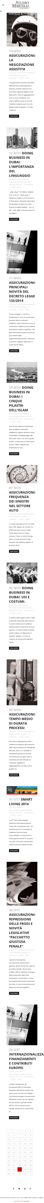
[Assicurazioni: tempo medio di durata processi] (22, 682)
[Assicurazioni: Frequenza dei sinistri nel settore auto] (22, 474)
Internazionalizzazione (17, 182)
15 (9, 1144)
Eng (18, 1201)
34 (30, 1156)
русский (26, 1201)
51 (14, 1173)
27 (20, 1152)
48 (25, 1169)
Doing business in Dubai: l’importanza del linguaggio (21, 164)
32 (20, 1156)
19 (30, 1144)
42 (20, 1165)
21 (14, 1148)
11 (14, 1139)
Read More (14, 116)
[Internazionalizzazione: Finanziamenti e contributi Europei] (22, 1025)
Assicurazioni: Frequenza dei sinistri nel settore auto (22, 501)
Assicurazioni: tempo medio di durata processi (22, 721)
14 (30, 1139)
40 (9, 1165)
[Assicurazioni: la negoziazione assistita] (22, 29)
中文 (21, 1201)
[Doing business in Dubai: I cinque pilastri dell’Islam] (22, 372)
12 (20, 1139)
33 (25, 1156)
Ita (15, 1201)
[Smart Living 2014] (22, 790)
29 (30, 1152)
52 (20, 1173)
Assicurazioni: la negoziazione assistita (22, 62)
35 (9, 1161)
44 (30, 1165)
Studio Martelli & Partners (18, 75)
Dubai (25, 179)
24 (30, 1148)
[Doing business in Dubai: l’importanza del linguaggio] (22, 137)
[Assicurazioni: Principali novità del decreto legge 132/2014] (22, 252)
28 (25, 1152)
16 (14, 1144)
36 (14, 1161)
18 (25, 1144)
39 (30, 1161)
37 (20, 1161)
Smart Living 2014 (20, 801)
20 (9, 1148)
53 (25, 1173)
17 (20, 1144)
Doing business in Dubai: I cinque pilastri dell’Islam (21, 398)
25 (9, 1152)
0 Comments (28, 185)
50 (9, 1173)
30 (9, 1156)
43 (25, 1165)
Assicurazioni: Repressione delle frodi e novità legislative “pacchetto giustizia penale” (22, 930)
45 (9, 1169)
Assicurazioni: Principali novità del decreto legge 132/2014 (22, 291)
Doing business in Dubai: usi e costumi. (21, 595)
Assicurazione (28, 73)
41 (14, 1165)
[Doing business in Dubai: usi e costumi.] (22, 573)
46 (14, 1169)
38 (25, 1161)
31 (14, 1156)
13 (25, 1139)
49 (30, 1169)
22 (20, 1148)
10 (9, 1139)
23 (25, 1148)
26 (14, 1152)
